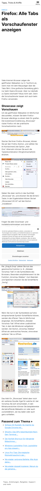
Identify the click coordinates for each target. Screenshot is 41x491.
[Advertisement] (20, 55)
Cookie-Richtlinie (13, 260)
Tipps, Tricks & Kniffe (12, 3)
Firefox (4, 10)
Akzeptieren (20, 245)
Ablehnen (20, 251)
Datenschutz (22, 260)
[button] (38, 229)
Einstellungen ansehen (20, 256)
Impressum (30, 260)
